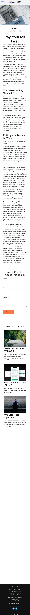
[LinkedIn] (16, 608)
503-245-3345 (17, 593)
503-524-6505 (17, 589)
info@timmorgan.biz (15, 606)
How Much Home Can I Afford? (15, 384)
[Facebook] (13, 608)
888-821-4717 (17, 591)
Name (5, 278)
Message (6, 297)
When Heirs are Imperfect (11, 416)
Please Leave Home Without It (14, 349)
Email (4, 288)
